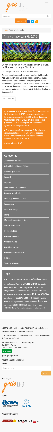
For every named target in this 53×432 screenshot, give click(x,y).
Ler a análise (8, 99)
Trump (19, 308)
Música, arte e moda (12, 225)
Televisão (8, 308)
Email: (4, 364)
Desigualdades (28, 288)
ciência (6, 284)
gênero (6, 294)
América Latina (8, 279)
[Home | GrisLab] (17, 7)
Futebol (41, 291)
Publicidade (33, 302)
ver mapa (7, 351)
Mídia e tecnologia (11, 209)
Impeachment (26, 294)
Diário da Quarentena (12, 171)
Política (26, 302)
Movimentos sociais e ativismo (16, 220)
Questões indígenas (11, 236)
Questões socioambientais (14, 252)
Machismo (36, 298)
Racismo (42, 301)
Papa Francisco (19, 302)
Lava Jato (23, 298)
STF (26, 305)
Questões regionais (11, 247)
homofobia (17, 294)
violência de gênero (27, 308)
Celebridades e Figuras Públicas (16, 166)
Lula (30, 298)
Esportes (7, 182)
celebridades (42, 279)
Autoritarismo (18, 279)
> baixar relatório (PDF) (13, 143)
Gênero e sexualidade (12, 193)
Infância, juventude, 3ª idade (15, 198)
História (11, 294)
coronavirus (29, 283)
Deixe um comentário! (30, 72)
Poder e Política (10, 231)
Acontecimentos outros (13, 161)
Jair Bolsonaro (40, 294)
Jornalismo (8, 298)
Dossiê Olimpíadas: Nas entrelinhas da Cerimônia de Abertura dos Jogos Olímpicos (25, 66)
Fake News (26, 291)
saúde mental (8, 305)
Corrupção (42, 284)
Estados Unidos (17, 291)
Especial (7, 177)
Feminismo (34, 291)
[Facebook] (28, 21)
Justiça (15, 298)
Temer (14, 308)
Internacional (9, 204)
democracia (18, 288)
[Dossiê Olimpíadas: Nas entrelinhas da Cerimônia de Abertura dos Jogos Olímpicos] (26, 52)
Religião (7, 258)
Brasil (35, 279)
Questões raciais (10, 242)
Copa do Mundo (14, 284)
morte (11, 302)
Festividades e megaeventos (15, 188)
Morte (6, 215)
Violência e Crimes (11, 263)
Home (6, 30)
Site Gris (19, 22)
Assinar (46, 373)
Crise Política (8, 288)
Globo (46, 291)
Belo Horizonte (28, 279)
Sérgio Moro (32, 305)
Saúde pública (19, 305)
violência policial (39, 308)
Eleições (7, 291)
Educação (38, 287)
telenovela (39, 305)
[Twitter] (32, 21)
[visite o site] (10, 403)
